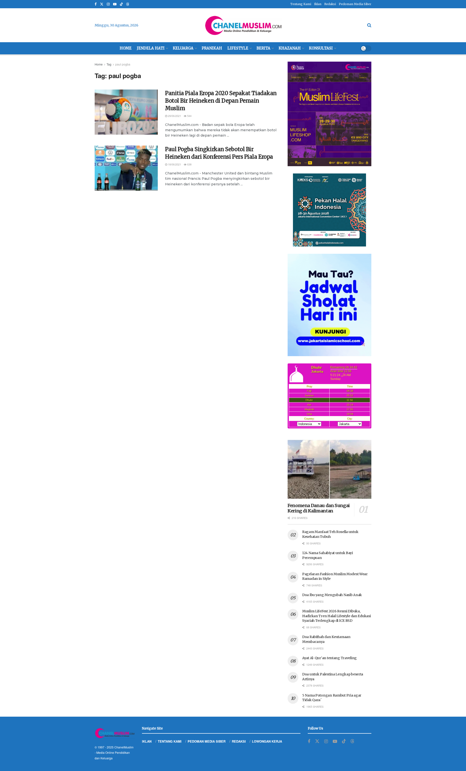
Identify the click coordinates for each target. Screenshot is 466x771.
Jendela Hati (151, 48)
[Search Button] (369, 25)
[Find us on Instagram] (108, 4)
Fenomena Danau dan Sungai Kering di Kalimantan (319, 508)
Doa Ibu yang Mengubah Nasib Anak (332, 595)
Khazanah (290, 48)
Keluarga (183, 48)
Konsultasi (321, 48)
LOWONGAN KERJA (267, 741)
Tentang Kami (300, 4)
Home (126, 48)
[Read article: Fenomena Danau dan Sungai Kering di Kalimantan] (329, 469)
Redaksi (330, 4)
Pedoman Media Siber (355, 4)
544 (188, 116)
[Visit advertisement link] (329, 114)
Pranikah (212, 48)
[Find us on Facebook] (96, 4)
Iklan (317, 4)
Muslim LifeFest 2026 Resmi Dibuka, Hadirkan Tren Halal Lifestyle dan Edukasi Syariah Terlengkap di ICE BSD (336, 616)
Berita (263, 48)
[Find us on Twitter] (101, 4)
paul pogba (122, 64)
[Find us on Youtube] (114, 4)
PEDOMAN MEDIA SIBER (206, 741)
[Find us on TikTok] (121, 4)
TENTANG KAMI (170, 741)
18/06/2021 (174, 164)
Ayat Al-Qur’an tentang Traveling (329, 658)
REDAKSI (239, 741)
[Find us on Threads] (127, 4)
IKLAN (146, 741)
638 (188, 164)
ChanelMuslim (123, 747)
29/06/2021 (174, 116)
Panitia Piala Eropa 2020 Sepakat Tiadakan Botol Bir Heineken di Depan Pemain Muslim (221, 101)
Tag (109, 64)
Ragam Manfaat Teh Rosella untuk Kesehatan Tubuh (330, 534)
